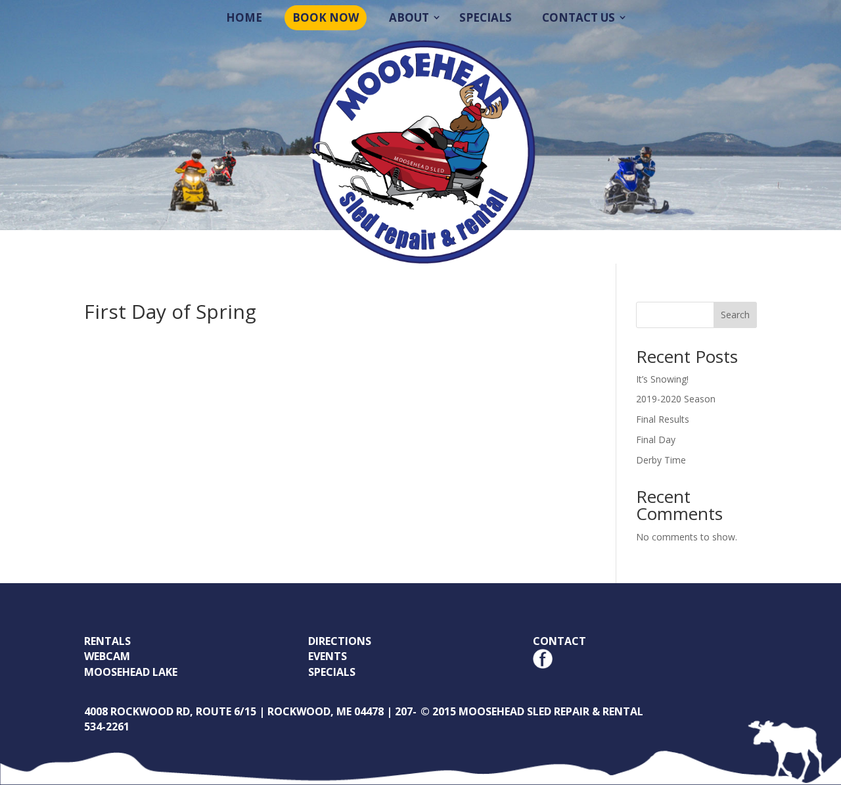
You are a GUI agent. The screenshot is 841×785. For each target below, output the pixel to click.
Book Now (325, 17)
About (409, 17)
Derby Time (661, 460)
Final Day (655, 439)
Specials (485, 17)
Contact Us (578, 17)
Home (244, 17)
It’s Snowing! (662, 379)
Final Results (662, 419)
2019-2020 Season (676, 399)
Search (735, 314)
